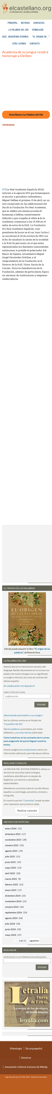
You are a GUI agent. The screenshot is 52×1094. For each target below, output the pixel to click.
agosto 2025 (11, 850)
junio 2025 (10, 862)
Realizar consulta (27, 810)
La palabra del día (19, 30)
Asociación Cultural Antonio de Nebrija (26, 1066)
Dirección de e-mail (14, 692)
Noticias (25, 23)
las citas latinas (23, 732)
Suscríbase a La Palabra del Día (26, 114)
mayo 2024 (10, 934)
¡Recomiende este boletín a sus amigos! (23, 715)
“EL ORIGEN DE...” (41, 37)
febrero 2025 (11, 884)
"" (13, 723)
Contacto (35, 44)
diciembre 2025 (13, 834)
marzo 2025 (11, 878)
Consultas (38, 23)
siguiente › (34, 940)
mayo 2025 (10, 867)
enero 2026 (10, 828)
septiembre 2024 (13, 912)
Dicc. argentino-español (15, 37)
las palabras (14, 729)
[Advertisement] (26, 86)
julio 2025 (10, 856)
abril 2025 (10, 873)
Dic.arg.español (33, 1048)
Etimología (38, 30)
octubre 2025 (11, 845)
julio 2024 (10, 923)
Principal (13, 23)
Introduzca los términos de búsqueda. (25, 957)
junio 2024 (10, 929)
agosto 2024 (11, 918)
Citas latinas (19, 44)
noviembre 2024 (13, 901)
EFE (4, 189)
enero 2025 (10, 890)
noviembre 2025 (13, 839)
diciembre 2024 (13, 895)
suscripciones (29, 749)
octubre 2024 (11, 906)
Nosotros (26, 1057)
